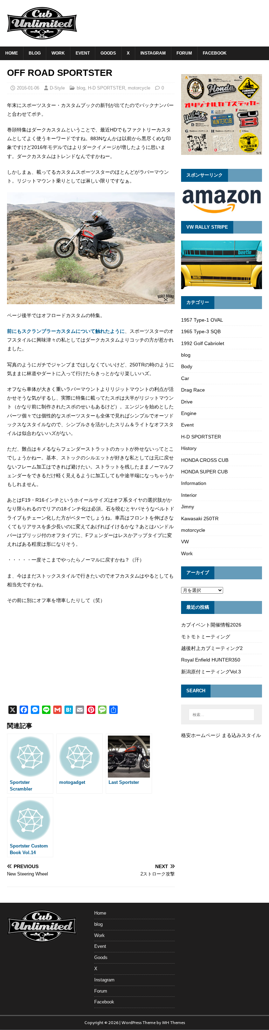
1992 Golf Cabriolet (202, 343)
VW (185, 541)
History (188, 448)
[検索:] (221, 715)
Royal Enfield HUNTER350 (210, 660)
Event (83, 53)
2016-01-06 (28, 88)
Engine (188, 413)
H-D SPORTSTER (106, 88)
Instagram (153, 53)
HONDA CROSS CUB (204, 460)
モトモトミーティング (205, 636)
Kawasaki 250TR (200, 518)
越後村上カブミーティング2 (212, 648)
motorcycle (139, 88)
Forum (184, 53)
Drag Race (193, 390)
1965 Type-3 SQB (201, 331)
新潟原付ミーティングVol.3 (211, 671)
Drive (187, 402)
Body (186, 366)
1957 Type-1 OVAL (202, 320)
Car (185, 378)
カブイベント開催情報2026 (211, 625)
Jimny (187, 506)
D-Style (57, 88)
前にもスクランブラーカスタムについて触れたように (66, 331)
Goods (108, 53)
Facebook (215, 53)
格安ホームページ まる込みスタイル (221, 735)
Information (193, 483)
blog (35, 53)
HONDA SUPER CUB (204, 471)
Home (11, 53)
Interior (189, 495)
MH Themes (173, 1022)
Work (58, 53)
